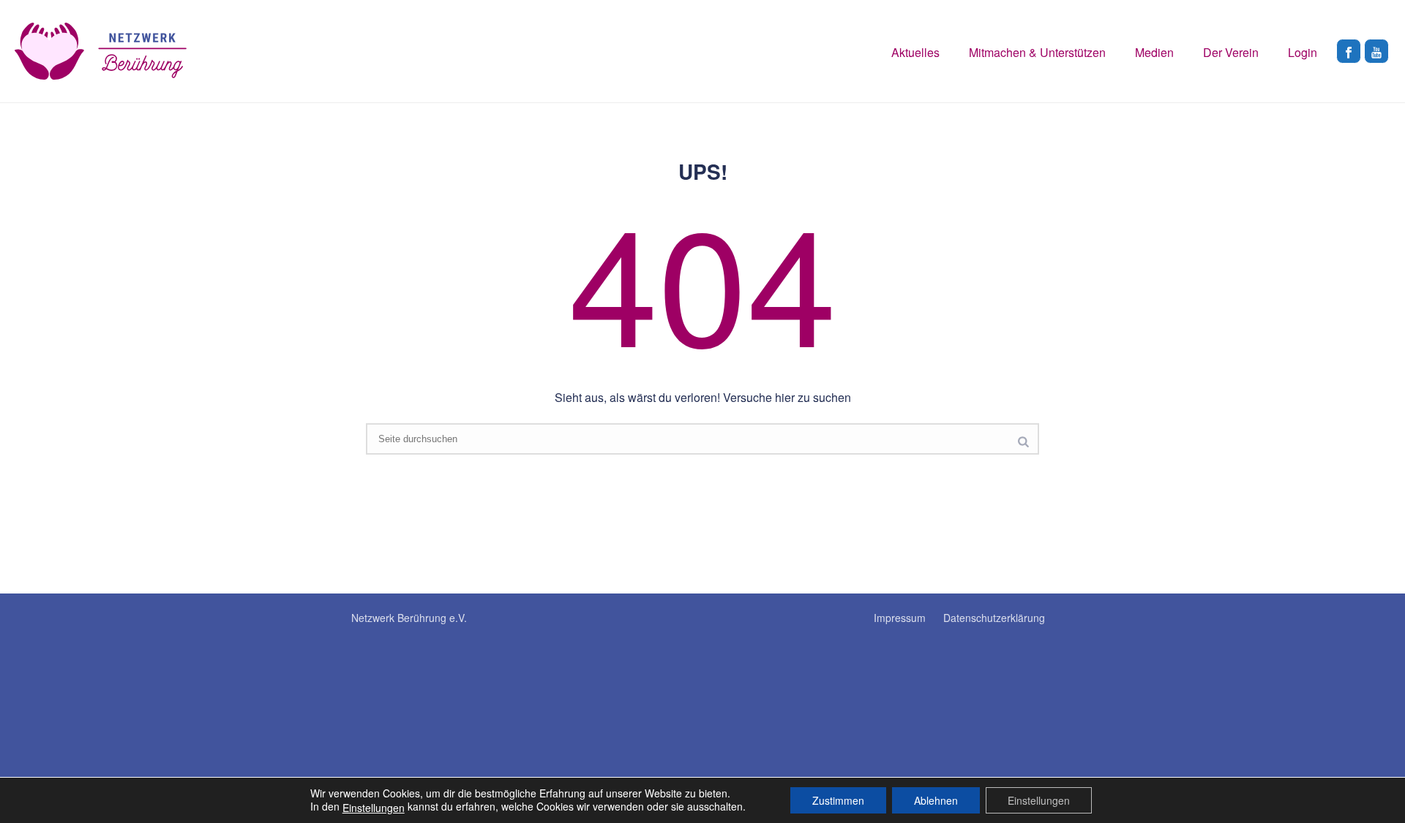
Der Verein (1231, 52)
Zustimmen (838, 800)
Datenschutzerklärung (994, 617)
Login (1302, 52)
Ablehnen (936, 800)
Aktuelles (915, 52)
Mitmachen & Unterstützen (1037, 52)
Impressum (900, 617)
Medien (1154, 52)
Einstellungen (373, 807)
